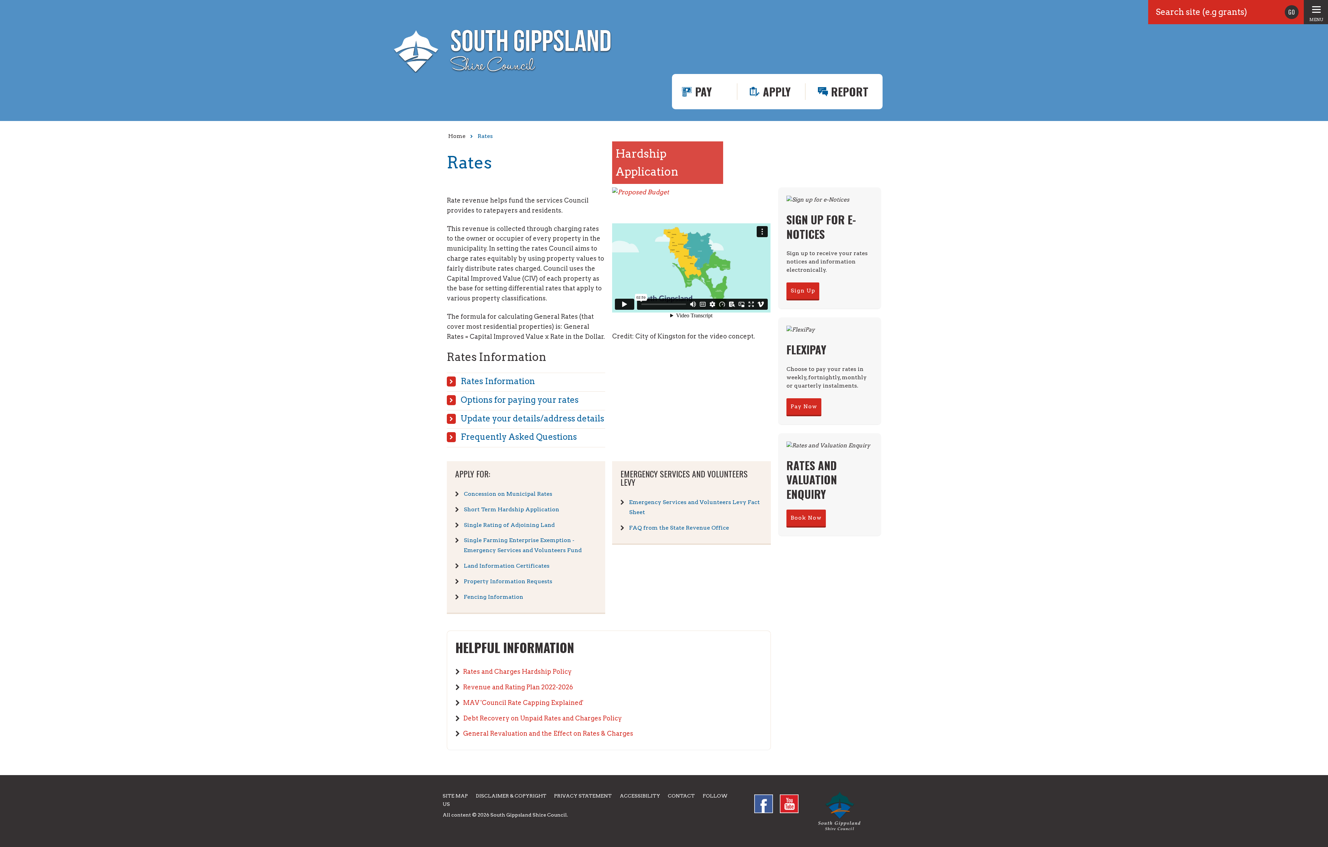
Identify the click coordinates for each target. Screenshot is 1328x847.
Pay (703, 91)
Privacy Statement (583, 796)
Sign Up (803, 290)
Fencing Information (493, 597)
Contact (681, 796)
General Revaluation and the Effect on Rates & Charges (548, 733)
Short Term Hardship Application (511, 509)
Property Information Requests (508, 581)
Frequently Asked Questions (519, 437)
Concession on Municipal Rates (508, 494)
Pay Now (804, 406)
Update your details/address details (532, 418)
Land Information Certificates (507, 565)
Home (456, 136)
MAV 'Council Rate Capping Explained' (523, 702)
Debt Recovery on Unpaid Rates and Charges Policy (542, 718)
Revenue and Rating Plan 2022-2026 (518, 687)
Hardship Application (647, 162)
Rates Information (498, 381)
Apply (777, 91)
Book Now (806, 517)
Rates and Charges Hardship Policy (517, 671)
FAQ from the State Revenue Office (679, 527)
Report (849, 91)
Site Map (455, 796)
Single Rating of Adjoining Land (509, 525)
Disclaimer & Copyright (511, 796)
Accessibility (640, 796)
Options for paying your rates (520, 400)
